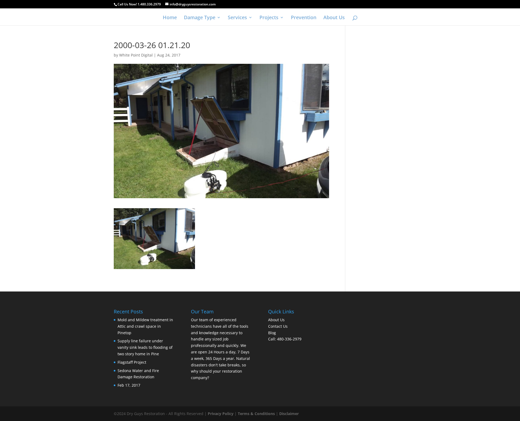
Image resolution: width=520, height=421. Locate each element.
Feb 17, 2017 (129, 385)
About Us (334, 18)
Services (237, 18)
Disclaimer (289, 413)
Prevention (303, 18)
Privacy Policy (220, 413)
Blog (272, 332)
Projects (268, 18)
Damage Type (199, 18)
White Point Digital (136, 55)
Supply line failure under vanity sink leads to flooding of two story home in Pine (145, 347)
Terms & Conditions (256, 413)
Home (170, 18)
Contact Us (278, 326)
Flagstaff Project (132, 362)
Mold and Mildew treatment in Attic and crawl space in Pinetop (145, 326)
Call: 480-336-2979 (284, 339)
